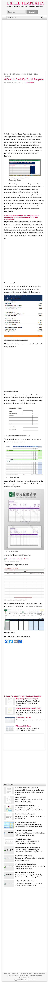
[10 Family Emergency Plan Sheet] (9, 866)
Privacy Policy (15, 974)
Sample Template (12, 976)
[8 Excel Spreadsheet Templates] (9, 811)
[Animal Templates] (8, 803)
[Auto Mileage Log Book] (10, 723)
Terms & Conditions (39, 974)
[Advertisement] (24, 44)
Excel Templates (25, 3)
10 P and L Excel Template (23, 831)
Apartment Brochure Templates (25, 872)
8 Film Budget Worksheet (23, 839)
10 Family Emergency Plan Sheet (25, 864)
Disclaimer (7, 974)
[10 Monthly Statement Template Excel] (10, 714)
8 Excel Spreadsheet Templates (25, 805)
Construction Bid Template (23, 856)
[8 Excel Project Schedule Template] (10, 704)
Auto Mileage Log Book (23, 717)
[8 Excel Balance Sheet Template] (9, 828)
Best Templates (24, 976)
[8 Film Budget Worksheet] (9, 845)
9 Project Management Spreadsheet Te (27, 847)
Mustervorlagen (24, 978)
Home (6, 74)
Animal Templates (20, 797)
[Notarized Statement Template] (9, 819)
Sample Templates (36, 976)
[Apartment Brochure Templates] (9, 874)
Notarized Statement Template (24, 814)
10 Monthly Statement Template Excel (28, 708)
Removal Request (26, 974)
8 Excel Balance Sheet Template (25, 822)
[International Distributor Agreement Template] (9, 793)
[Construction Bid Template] (9, 857)
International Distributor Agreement (26, 788)
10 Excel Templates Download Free (26, 881)
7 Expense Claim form (23, 726)
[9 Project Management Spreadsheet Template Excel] (9, 851)
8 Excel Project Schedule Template (27, 699)
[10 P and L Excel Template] (9, 832)
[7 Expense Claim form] (10, 731)
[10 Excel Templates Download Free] (9, 882)
